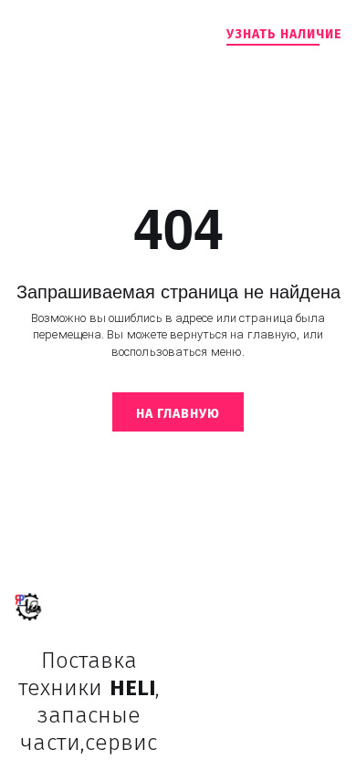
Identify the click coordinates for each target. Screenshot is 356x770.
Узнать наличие (284, 34)
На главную (178, 413)
